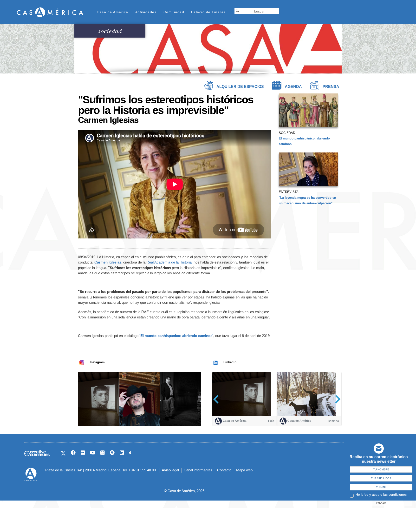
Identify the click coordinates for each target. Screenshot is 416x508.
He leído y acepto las (381, 494)
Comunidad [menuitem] (173, 12)
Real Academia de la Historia (169, 262)
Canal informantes (198, 470)
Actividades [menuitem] (146, 12)
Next (336, 399)
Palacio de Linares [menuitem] (208, 12)
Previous (217, 399)
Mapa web (244, 470)
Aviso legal (170, 470)
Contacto (224, 470)
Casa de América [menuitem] (112, 12)
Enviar (381, 503)
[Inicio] (50, 12)
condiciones (398, 494)
